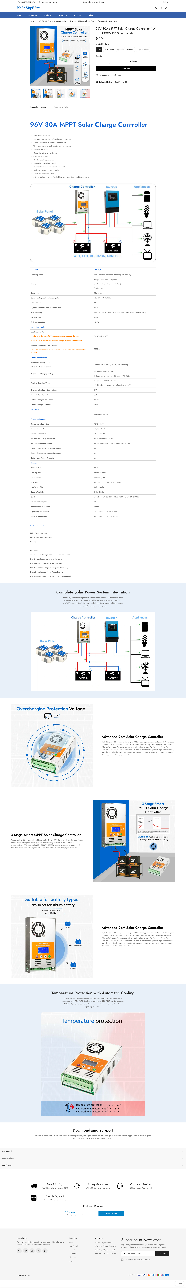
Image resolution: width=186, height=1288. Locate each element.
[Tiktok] (45, 1250)
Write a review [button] (111, 1213)
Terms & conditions (143, 1259)
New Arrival (32, 15)
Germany (121, 50)
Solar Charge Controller (103, 1242)
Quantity (99, 56)
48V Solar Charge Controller (105, 1253)
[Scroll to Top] (181, 1276)
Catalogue (63, 15)
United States (110, 50)
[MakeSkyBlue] (28, 8)
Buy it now (126, 68)
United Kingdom (143, 50)
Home (19, 15)
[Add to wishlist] (153, 28)
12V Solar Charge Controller (105, 1246)
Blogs (91, 15)
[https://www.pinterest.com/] (19, 1250)
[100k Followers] (32, 1250)
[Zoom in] (85, 30)
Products (47, 15)
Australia (131, 50)
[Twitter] (38, 1250)
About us (77, 15)
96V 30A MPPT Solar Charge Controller (52, 21)
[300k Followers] (25, 1250)
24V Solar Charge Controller (105, 1250)
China (99, 50)
